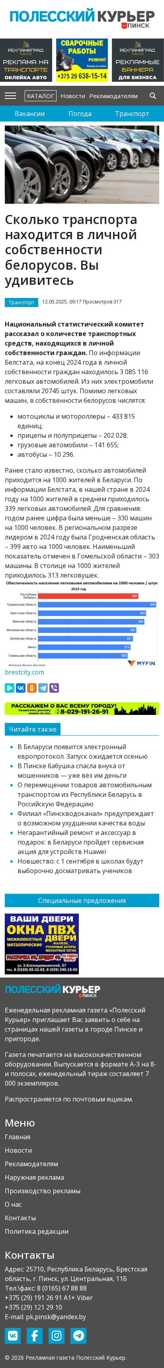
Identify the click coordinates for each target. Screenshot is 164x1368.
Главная (17, 1136)
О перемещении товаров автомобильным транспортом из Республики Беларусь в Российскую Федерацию (85, 794)
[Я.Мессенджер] (9, 688)
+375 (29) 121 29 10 (33, 1307)
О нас (13, 1204)
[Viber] (54, 688)
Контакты (20, 1217)
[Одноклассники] (32, 688)
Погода (80, 113)
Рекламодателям (113, 96)
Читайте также (33, 729)
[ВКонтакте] (20, 688)
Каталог (40, 96)
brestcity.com (24, 672)
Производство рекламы (42, 1190)
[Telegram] (43, 688)
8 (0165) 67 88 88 (62, 1288)
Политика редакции (36, 1231)
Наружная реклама (34, 1177)
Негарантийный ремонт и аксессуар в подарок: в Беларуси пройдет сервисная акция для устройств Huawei (81, 842)
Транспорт (132, 113)
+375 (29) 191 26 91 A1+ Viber (49, 1297)
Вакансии (30, 113)
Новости (73, 96)
